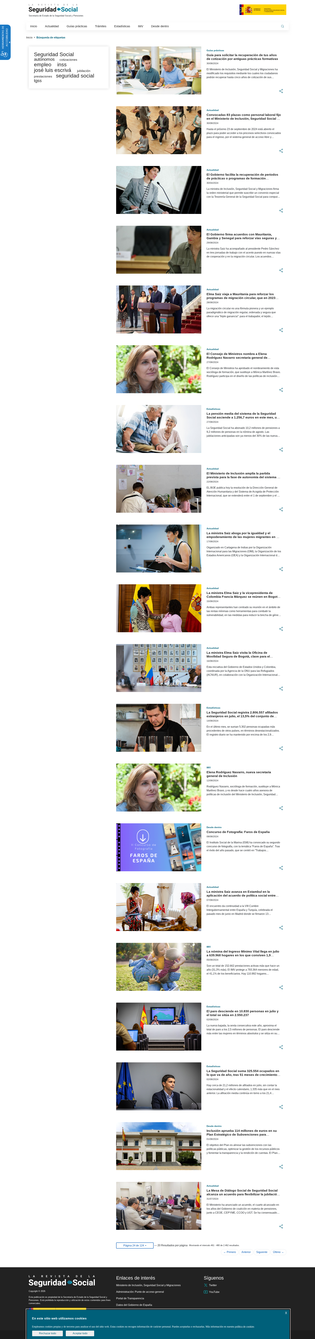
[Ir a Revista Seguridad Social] (59, 8)
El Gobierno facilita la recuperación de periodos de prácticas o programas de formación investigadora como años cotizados (242, 178)
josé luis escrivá (52, 70)
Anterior (246, 1252)
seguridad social (75, 76)
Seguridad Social (54, 54)
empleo (42, 64)
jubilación (83, 71)
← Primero (229, 1252)
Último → (278, 1252)
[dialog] (158, 1324)
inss (62, 64)
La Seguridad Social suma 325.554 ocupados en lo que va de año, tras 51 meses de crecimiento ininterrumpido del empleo (243, 1074)
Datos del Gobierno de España (134, 1305)
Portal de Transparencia (130, 1298)
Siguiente (261, 1252)
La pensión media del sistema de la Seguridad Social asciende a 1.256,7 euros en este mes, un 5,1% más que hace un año (243, 417)
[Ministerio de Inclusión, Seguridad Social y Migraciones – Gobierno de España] (263, 9)
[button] (281, 91)
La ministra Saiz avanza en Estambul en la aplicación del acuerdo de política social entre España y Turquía (241, 895)
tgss (38, 80)
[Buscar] (282, 26)
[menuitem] (33, 26)
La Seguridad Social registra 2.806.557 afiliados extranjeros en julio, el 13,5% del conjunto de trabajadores (242, 716)
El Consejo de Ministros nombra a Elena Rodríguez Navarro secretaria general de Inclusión (237, 357)
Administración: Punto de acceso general (140, 1291)
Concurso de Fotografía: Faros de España (238, 832)
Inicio (29, 37)
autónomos (44, 59)
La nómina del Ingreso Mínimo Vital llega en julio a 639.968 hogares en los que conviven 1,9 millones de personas (243, 955)
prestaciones (43, 76)
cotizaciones (68, 59)
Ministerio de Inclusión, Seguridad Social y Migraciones (148, 1285)
